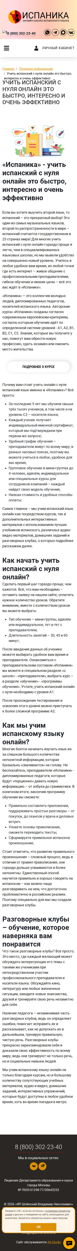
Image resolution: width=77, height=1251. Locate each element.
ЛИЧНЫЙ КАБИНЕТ (58, 48)
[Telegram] (55, 33)
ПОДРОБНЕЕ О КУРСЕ (38, 367)
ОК (39, 1227)
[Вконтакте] (34, 1166)
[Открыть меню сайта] (6, 48)
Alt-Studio (54, 1242)
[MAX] (63, 33)
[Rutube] (42, 1166)
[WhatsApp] (47, 33)
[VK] (71, 33)
